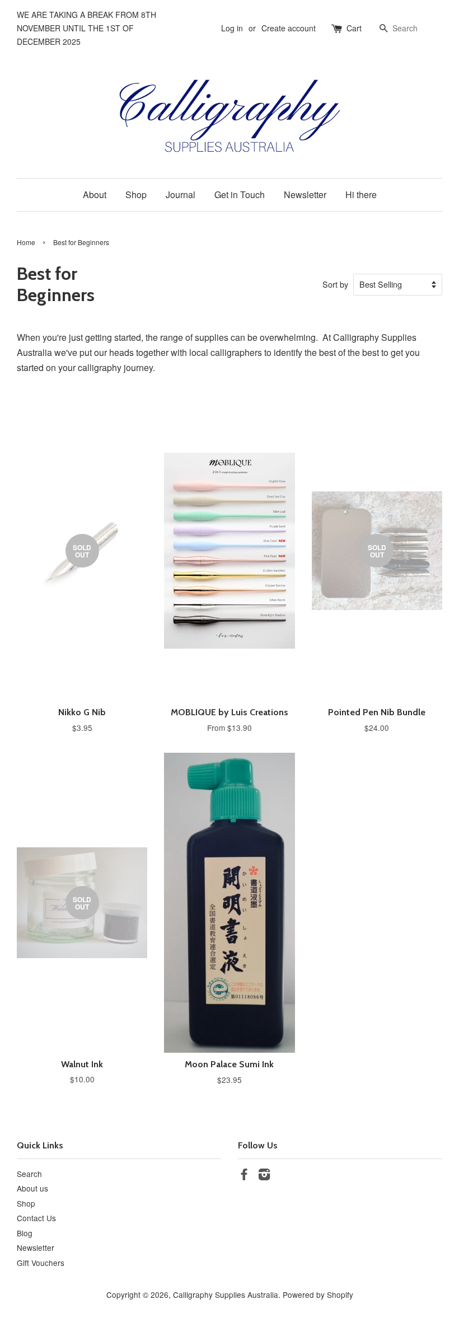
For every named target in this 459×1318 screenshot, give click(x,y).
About (94, 194)
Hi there (361, 194)
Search (29, 1173)
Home (26, 242)
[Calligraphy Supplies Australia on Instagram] (264, 1175)
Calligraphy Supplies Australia (225, 1294)
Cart (354, 28)
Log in (232, 28)
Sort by (335, 284)
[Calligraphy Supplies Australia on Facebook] (244, 1175)
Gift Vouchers (40, 1262)
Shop (136, 194)
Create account (288, 28)
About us (32, 1188)
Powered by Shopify (318, 1294)
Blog (24, 1233)
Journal (180, 194)
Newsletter (305, 194)
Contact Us (36, 1217)
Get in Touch (239, 194)
